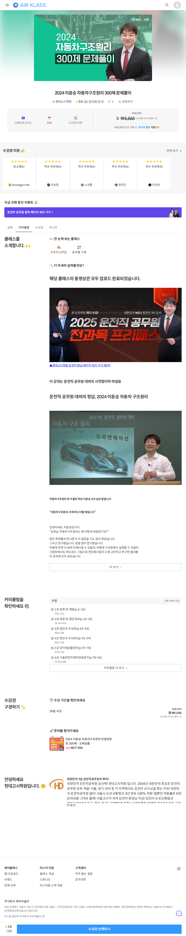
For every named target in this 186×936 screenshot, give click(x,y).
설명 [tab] (10, 227)
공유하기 (127, 102)
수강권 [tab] (39, 227)
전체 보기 (172, 151)
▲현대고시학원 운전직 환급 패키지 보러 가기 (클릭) (79, 365)
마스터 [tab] (53, 227)
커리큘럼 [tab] (24, 227)
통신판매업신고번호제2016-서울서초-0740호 (146, 907)
